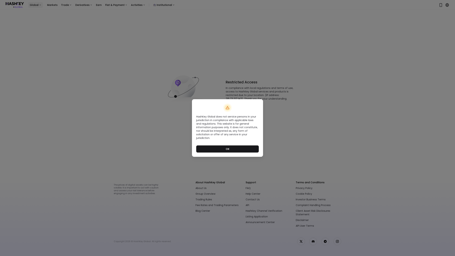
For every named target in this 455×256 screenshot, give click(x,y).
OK (227, 149)
